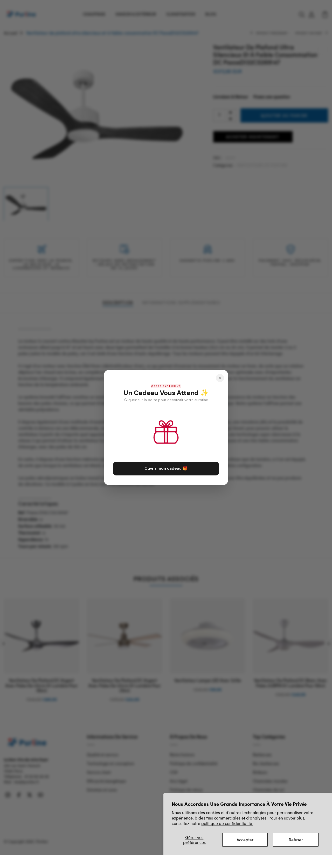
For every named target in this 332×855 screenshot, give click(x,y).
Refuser (296, 839)
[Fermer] (220, 378)
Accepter (245, 839)
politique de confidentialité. (227, 823)
